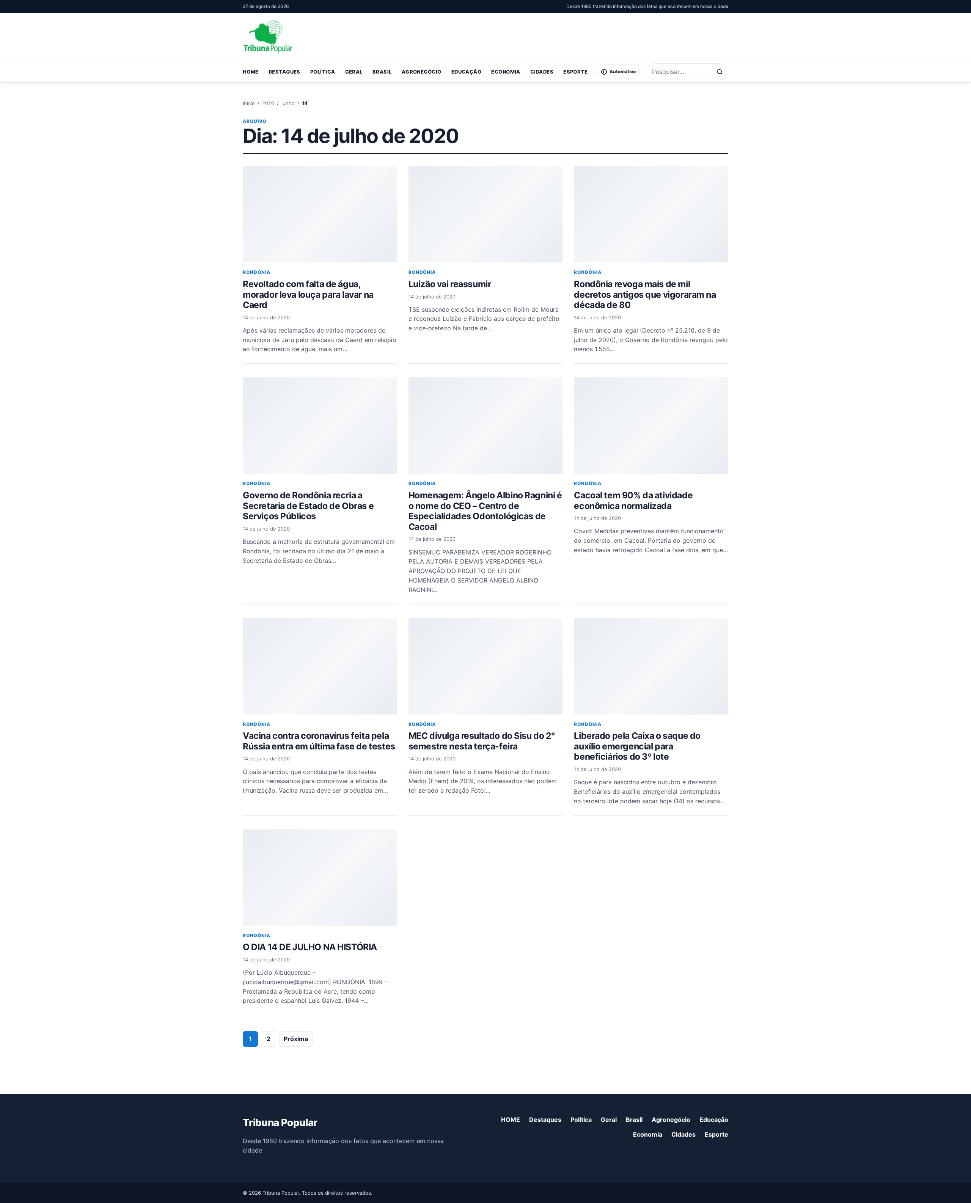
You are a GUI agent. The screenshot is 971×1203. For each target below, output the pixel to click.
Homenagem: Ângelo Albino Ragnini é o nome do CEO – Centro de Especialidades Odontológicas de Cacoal (485, 511)
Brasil (382, 72)
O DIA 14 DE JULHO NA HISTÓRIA (310, 947)
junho (288, 103)
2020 (268, 103)
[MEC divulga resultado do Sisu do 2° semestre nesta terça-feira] (486, 666)
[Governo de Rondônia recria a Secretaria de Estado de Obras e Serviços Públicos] (320, 425)
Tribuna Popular (280, 1122)
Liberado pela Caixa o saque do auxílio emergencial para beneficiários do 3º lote (637, 746)
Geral (354, 72)
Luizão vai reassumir (450, 284)
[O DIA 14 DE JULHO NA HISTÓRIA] (320, 877)
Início (249, 103)
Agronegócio (422, 72)
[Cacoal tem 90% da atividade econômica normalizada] (651, 425)
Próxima (296, 1039)
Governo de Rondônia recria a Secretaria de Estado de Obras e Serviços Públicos (308, 505)
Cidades (541, 72)
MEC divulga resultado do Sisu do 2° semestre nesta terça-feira (482, 741)
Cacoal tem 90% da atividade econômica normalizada (633, 500)
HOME (251, 72)
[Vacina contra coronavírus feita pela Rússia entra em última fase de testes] (320, 666)
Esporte (575, 72)
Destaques (284, 72)
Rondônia (256, 272)
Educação (466, 72)
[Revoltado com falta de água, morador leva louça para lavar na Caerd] (320, 214)
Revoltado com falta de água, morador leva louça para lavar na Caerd (308, 294)
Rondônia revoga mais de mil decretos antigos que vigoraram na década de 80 (645, 294)
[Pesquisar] (720, 72)
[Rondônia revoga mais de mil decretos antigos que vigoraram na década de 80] (651, 214)
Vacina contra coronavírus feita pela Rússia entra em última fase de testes (319, 741)
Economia (505, 72)
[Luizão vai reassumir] (486, 214)
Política (322, 72)
